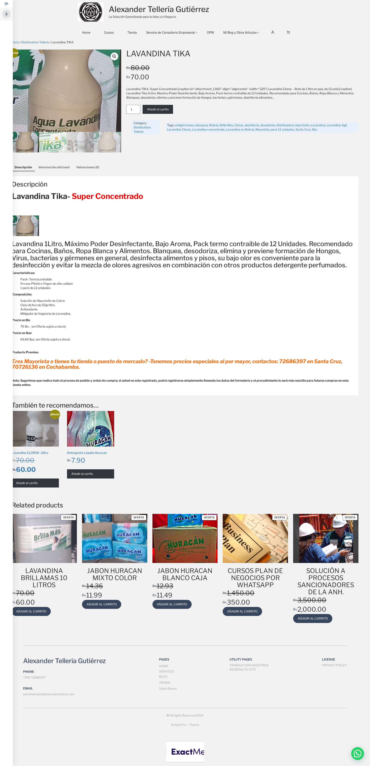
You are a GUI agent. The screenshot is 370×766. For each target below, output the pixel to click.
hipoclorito (302, 125)
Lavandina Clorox (179, 129)
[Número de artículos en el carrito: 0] (288, 32)
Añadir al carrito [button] (27, 483)
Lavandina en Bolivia (240, 129)
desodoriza (267, 125)
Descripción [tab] (23, 167)
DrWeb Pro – (180, 725)
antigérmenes (184, 125)
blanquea (201, 125)
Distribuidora (285, 125)
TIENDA (164, 682)
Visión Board (167, 688)
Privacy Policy (334, 665)
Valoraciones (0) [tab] (87, 167)
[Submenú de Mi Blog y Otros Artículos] (258, 32)
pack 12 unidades (282, 129)
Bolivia (213, 125)
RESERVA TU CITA (243, 669)
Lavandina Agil (337, 125)
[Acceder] (272, 32)
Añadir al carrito (158, 109)
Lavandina (318, 125)
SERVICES (166, 671)
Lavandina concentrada (208, 129)
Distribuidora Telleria (35, 42)
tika (314, 129)
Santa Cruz (303, 129)
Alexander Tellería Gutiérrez (159, 9)
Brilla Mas (226, 125)
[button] (114, 56)
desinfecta (252, 125)
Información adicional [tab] (54, 167)
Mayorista (262, 129)
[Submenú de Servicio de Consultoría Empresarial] (196, 32)
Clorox (238, 125)
